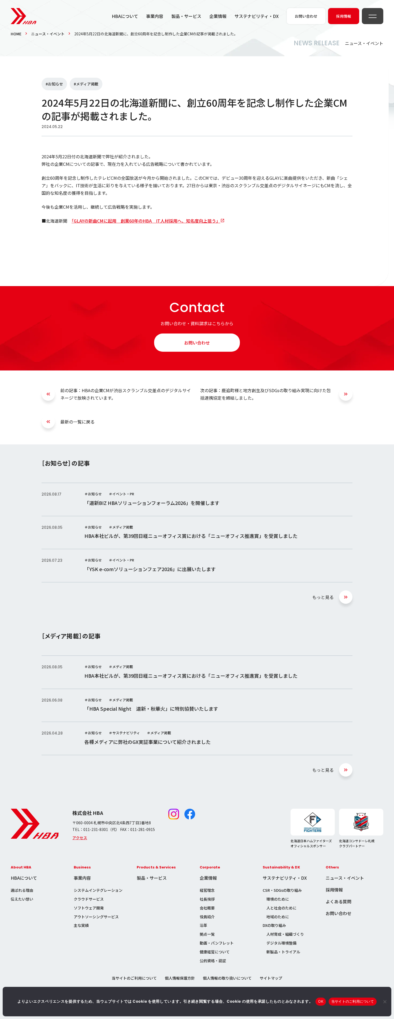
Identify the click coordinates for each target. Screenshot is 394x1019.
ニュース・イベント (48, 33)
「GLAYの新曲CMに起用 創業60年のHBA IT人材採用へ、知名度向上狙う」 (146, 221)
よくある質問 (338, 901)
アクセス (79, 837)
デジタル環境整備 (281, 943)
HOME (16, 33)
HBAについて (125, 16)
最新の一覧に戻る (77, 421)
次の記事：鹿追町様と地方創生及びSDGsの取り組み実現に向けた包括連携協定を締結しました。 (265, 394)
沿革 (203, 925)
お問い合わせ (197, 342)
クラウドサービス (89, 899)
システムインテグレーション (98, 890)
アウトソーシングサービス (96, 916)
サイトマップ (271, 978)
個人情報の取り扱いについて (227, 978)
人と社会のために (281, 908)
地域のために (277, 916)
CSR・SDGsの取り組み (282, 890)
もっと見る (323, 597)
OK (320, 1001)
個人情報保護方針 (180, 978)
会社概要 (207, 908)
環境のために (277, 899)
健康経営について (215, 951)
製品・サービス (186, 16)
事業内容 (154, 16)
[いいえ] (384, 1001)
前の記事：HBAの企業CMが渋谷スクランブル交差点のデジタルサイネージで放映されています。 (125, 394)
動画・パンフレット (217, 943)
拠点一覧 (207, 934)
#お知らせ (54, 84)
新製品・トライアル (283, 951)
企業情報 (217, 16)
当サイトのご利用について (134, 978)
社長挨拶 (207, 899)
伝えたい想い (22, 899)
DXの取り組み (274, 925)
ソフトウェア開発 (89, 908)
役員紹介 (207, 916)
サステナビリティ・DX (257, 16)
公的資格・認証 (213, 960)
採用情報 (334, 889)
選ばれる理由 (22, 890)
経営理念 (207, 890)
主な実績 (81, 925)
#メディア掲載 (86, 84)
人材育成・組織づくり (285, 934)
